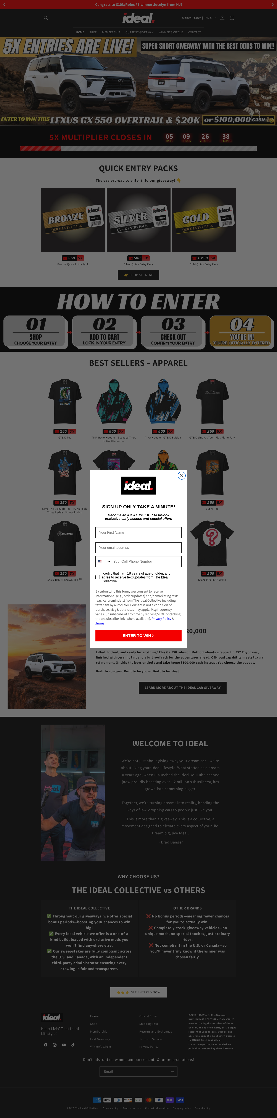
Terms (99, 623)
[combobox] (103, 561)
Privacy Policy (161, 618)
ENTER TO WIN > (139, 635)
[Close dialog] (181, 475)
